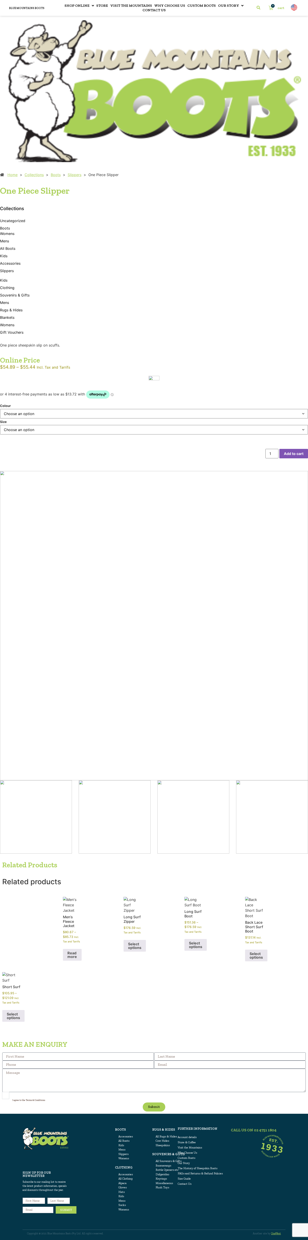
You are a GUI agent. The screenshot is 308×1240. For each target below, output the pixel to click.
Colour (5, 405)
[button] (258, 7)
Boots (56, 174)
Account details (187, 1137)
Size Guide (184, 1178)
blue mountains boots (26, 8)
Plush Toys (162, 1187)
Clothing (7, 287)
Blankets (7, 317)
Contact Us (154, 10)
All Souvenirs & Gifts (169, 1161)
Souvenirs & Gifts (15, 295)
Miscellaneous (164, 1183)
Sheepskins (163, 1145)
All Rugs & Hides (166, 1136)
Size (3, 421)
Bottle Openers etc (167, 1169)
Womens (7, 233)
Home (12, 174)
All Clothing (125, 1178)
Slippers (74, 174)
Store (102, 5)
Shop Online (77, 5)
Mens (4, 241)
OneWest (276, 1233)
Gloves (122, 1187)
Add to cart (293, 453)
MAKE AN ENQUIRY (34, 1044)
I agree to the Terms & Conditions (28, 1100)
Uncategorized (12, 220)
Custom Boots (201, 5)
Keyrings (161, 1178)
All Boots (7, 248)
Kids (3, 256)
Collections (34, 174)
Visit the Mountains (131, 5)
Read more (72, 955)
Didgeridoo (162, 1174)
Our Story (228, 5)
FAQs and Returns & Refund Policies (200, 1173)
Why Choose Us (169, 5)
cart (281, 8)
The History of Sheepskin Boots (197, 1168)
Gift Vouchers (11, 332)
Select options (134, 946)
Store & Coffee (187, 1142)
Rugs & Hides (11, 310)
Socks (122, 1205)
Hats (121, 1192)
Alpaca (122, 1183)
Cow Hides (162, 1140)
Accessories (10, 263)
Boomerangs (163, 1165)
